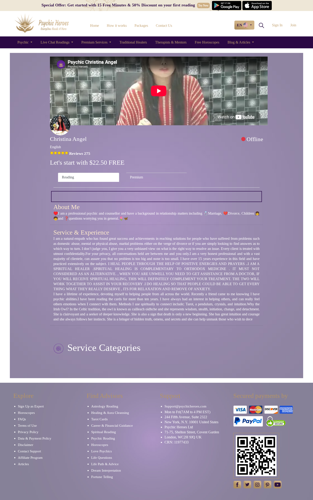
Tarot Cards (99, 419)
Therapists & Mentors (171, 42)
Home (94, 25)
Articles (23, 464)
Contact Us (164, 25)
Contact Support (29, 451)
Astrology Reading (104, 406)
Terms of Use (27, 425)
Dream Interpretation (106, 470)
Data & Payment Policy (34, 438)
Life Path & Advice (105, 464)
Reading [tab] (68, 177)
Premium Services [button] (94, 42)
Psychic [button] (23, 42)
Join (293, 25)
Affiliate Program (30, 457)
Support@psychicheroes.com (185, 406)
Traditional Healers (133, 42)
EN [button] (240, 25)
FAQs (22, 419)
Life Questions (101, 457)
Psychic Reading (103, 438)
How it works (117, 25)
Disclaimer (25, 445)
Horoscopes (26, 413)
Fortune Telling (102, 477)
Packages (141, 25)
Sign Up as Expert (31, 406)
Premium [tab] (136, 177)
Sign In (277, 25)
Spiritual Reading (103, 432)
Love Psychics (101, 451)
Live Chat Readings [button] (55, 42)
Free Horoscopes (207, 42)
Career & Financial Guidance (112, 425)
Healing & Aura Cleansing (110, 413)
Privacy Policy (28, 432)
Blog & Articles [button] (239, 42)
